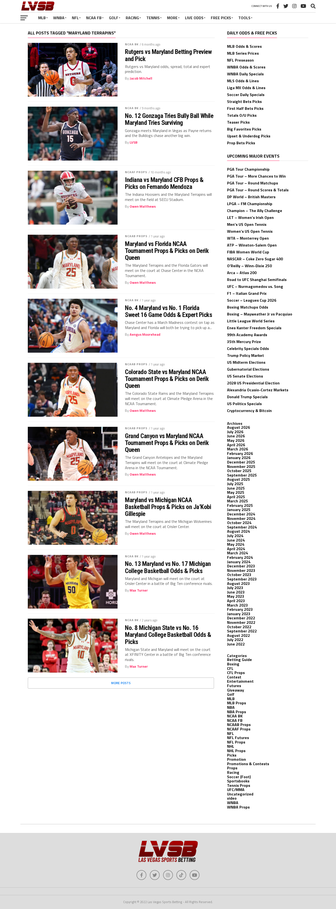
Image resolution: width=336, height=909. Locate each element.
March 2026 (237, 449)
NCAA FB (94, 18)
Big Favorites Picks (244, 129)
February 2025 (240, 505)
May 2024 (235, 544)
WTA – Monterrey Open (248, 238)
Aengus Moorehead (145, 334)
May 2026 (235, 440)
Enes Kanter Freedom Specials (254, 328)
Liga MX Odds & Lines (246, 88)
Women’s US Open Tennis (250, 231)
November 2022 (241, 622)
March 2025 (237, 501)
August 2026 (238, 427)
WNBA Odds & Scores (246, 67)
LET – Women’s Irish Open (250, 217)
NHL (230, 746)
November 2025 (241, 466)
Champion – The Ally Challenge (254, 211)
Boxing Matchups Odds (247, 307)
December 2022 (241, 618)
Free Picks (221, 18)
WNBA (58, 18)
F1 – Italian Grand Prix (247, 293)
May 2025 (235, 492)
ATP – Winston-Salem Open (252, 245)
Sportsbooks (238, 781)
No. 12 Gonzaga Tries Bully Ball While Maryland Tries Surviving (169, 119)
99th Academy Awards (247, 335)
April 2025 (236, 497)
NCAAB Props (136, 236)
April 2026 (236, 445)
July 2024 (235, 536)
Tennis (153, 18)
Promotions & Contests (248, 764)
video (232, 798)
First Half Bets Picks (245, 108)
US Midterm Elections (246, 362)
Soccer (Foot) (239, 777)
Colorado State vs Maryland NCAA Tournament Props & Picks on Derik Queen (167, 378)
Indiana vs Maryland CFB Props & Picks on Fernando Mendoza (164, 183)
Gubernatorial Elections (248, 369)
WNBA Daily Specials (245, 74)
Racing (132, 18)
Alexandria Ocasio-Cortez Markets (257, 390)
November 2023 (241, 570)
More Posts (121, 682)
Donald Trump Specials (247, 397)
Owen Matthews (143, 206)
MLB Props (236, 703)
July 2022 (235, 640)
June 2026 (236, 436)
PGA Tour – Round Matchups (252, 183)
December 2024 (241, 514)
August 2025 (238, 479)
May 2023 (235, 596)
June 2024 (236, 540)
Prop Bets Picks (241, 143)
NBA (231, 707)
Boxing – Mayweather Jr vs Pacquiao (259, 314)
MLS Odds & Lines (243, 81)
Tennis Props (238, 785)
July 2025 (235, 484)
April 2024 (236, 549)
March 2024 (237, 553)
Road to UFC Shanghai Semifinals (257, 279)
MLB (42, 18)
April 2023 (236, 601)
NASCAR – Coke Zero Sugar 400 (255, 259)
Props (232, 768)
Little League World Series (251, 321)
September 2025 (242, 475)
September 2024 (242, 527)
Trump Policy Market (245, 355)
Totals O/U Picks (242, 115)
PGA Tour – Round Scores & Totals (258, 190)
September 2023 (242, 579)
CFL (230, 668)
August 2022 (238, 635)
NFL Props (236, 742)
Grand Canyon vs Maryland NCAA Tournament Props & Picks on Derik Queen (167, 442)
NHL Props (236, 751)
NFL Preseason (240, 60)
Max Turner (139, 590)
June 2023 (236, 592)
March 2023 (237, 605)
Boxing (233, 664)
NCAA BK (131, 44)
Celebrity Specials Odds (248, 348)
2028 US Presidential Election (253, 383)
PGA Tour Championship (248, 169)
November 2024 (241, 518)
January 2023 (238, 614)
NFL (75, 18)
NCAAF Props (136, 172)
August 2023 (238, 583)
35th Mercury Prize (244, 342)
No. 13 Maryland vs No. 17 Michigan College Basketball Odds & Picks (168, 567)
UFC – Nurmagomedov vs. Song (255, 286)
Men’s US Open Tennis (246, 224)
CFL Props (236, 673)
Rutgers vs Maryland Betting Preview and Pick (168, 55)
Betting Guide (239, 659)
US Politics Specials (244, 404)
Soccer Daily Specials (245, 95)
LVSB (133, 142)
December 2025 (241, 462)
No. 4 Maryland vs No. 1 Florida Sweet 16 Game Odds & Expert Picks (168, 311)
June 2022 (236, 644)
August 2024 (238, 531)
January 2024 (238, 562)
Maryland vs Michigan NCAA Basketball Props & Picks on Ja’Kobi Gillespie (168, 506)
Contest (234, 677)
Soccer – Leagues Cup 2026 (251, 300)
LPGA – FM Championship (249, 204)
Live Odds (194, 18)
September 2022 (242, 631)
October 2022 (239, 627)
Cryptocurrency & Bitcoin (249, 410)
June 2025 (236, 488)
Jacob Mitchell (141, 78)
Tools (244, 18)
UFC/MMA (235, 790)
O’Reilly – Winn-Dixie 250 (249, 266)
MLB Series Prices (243, 53)
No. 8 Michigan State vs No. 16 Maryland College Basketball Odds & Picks (168, 634)
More (172, 18)
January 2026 (238, 458)
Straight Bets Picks (244, 101)
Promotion (236, 759)
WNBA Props (238, 807)
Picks (231, 755)
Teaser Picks (238, 122)
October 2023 (239, 575)
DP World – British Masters (251, 197)
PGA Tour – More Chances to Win (256, 176)
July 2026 (235, 432)
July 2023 (235, 588)
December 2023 (241, 566)
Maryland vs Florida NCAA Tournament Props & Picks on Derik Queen (167, 250)
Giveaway (235, 690)
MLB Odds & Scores (244, 46)
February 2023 (240, 609)
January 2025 (238, 509)
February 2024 (240, 557)
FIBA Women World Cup (248, 252)
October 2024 (239, 523)
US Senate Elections (245, 376)
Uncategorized (240, 794)
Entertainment (240, 681)
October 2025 (239, 471)
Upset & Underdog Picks (248, 136)
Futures (234, 686)
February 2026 (240, 453)
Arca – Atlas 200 (242, 273)
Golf (113, 18)
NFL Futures (238, 738)
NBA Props (236, 712)
